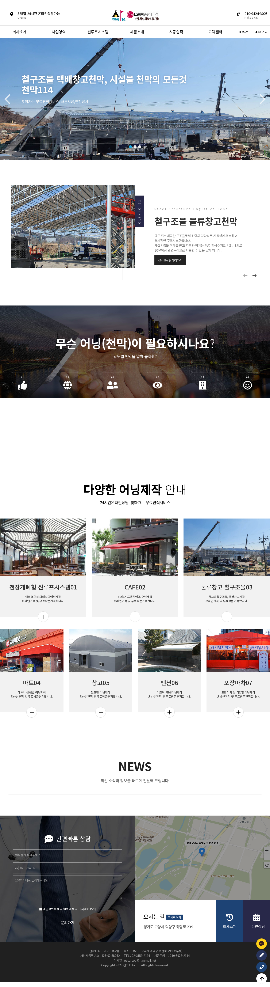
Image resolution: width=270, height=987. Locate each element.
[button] (130, 146)
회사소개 (19, 31)
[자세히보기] (88, 909)
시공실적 (176, 31)
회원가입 (262, 32)
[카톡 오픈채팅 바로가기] (261, 943)
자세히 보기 (174, 917)
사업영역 (59, 31)
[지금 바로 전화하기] (261, 967)
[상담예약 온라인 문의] (261, 955)
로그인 (244, 32)
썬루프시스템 (97, 31)
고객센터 (215, 31)
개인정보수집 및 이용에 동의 (60, 909)
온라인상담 (256, 926)
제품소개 (137, 31)
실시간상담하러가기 (170, 260)
